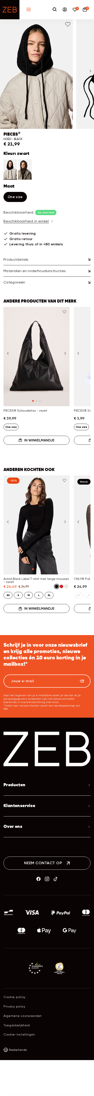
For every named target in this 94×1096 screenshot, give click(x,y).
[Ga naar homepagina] (9, 9)
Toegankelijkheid (16, 1025)
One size (15, 197)
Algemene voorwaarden (22, 1015)
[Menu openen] (28, 9)
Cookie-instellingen (19, 1034)
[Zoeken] (54, 9)
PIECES (12, 134)
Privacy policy (14, 1006)
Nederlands (18, 1050)
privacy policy (68, 702)
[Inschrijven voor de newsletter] (81, 681)
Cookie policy (14, 997)
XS (8, 595)
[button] (36, 74)
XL (49, 595)
